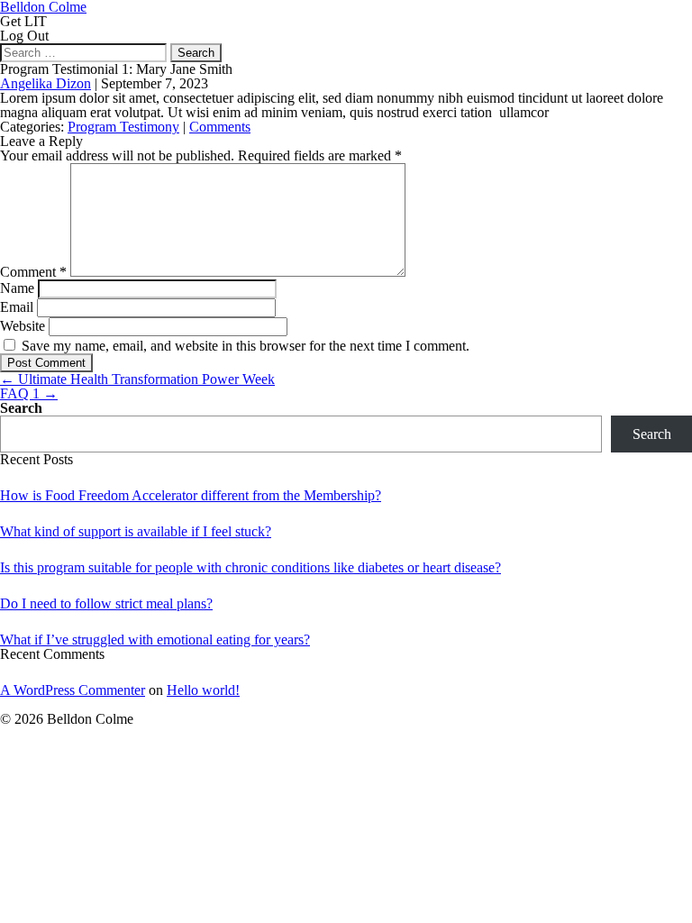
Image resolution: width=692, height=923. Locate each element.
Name (17, 288)
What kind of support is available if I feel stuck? (135, 531)
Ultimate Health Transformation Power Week (137, 379)
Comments (219, 126)
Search (21, 408)
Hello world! (203, 690)
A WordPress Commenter (72, 690)
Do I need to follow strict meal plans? (106, 603)
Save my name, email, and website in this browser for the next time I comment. (245, 345)
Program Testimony (123, 126)
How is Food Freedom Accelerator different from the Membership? (190, 495)
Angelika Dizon (45, 83)
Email (16, 307)
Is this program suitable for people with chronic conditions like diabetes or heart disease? (250, 567)
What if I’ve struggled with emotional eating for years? (155, 639)
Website (22, 326)
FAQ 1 (29, 393)
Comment (33, 271)
